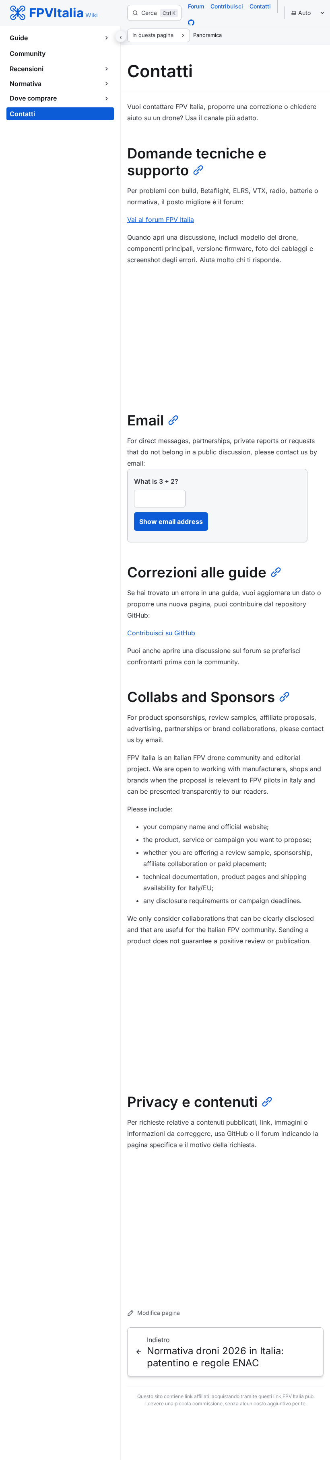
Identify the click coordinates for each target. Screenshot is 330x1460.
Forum (196, 6)
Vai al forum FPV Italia (160, 220)
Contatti (260, 6)
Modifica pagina (158, 1312)
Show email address (171, 521)
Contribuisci (226, 6)
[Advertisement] (225, 334)
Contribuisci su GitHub (161, 633)
